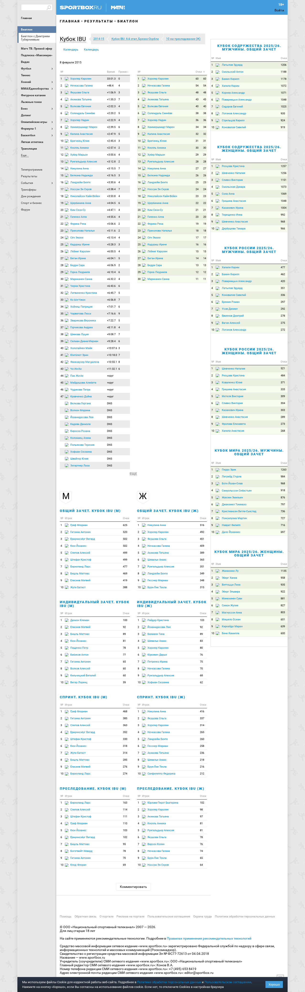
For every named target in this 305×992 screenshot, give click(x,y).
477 (125, 566)
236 (202, 752)
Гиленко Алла (78, 216)
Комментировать (133, 887)
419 (125, 580)
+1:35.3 (111, 99)
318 (125, 746)
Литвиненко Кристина (83, 292)
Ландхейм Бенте (80, 182)
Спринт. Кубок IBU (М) (83, 697)
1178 (283, 79)
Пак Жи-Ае (76, 375)
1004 (283, 207)
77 (124, 654)
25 (62, 244)
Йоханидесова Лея (81, 417)
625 (125, 525)
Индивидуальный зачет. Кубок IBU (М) (94, 603)
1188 (283, 71)
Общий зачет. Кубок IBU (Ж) (168, 511)
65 (124, 661)
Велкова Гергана (80, 403)
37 (62, 327)
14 (62, 168)
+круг (110, 375)
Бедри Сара (77, 265)
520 (125, 532)
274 (125, 773)
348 (202, 580)
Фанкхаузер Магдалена (84, 362)
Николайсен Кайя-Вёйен (85, 196)
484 (283, 375)
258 (202, 746)
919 (283, 127)
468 (125, 711)
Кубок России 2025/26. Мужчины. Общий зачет (249, 249)
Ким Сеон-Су (78, 210)
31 (62, 286)
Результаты (98, 21)
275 (283, 322)
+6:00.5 (111, 251)
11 (62, 147)
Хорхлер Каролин (80, 78)
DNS (109, 403)
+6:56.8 (111, 299)
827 (283, 605)
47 (62, 396)
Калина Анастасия (81, 134)
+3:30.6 (111, 182)
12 (62, 154)
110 (125, 823)
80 (201, 647)
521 (283, 368)
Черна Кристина (80, 286)
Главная (26, 18)
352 (125, 732)
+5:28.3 (111, 244)
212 (202, 773)
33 (62, 299)
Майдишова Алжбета (83, 382)
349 (202, 573)
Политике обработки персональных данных (169, 982)
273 (283, 423)
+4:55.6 (111, 216)
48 (197, 92)
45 (62, 382)
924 (283, 120)
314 (125, 752)
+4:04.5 (111, 203)
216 (202, 766)
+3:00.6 (111, 154)
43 (62, 368)
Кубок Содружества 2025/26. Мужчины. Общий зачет (249, 47)
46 (62, 389)
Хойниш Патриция (81, 306)
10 (62, 140)
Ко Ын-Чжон (77, 299)
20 (62, 210)
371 (283, 382)
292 (283, 308)
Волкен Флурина (80, 410)
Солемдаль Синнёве (82, 113)
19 (62, 203)
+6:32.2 (111, 279)
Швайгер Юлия (79, 458)
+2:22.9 (111, 120)
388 (125, 587)
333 (283, 389)
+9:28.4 (111, 341)
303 (283, 410)
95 (124, 844)
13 (62, 161)
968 (283, 221)
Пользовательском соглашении (227, 982)
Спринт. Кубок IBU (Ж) (161, 697)
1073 (283, 186)
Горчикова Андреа (81, 327)
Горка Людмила (80, 272)
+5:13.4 (111, 237)
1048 (283, 99)
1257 (283, 166)
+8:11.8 (111, 327)
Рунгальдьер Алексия (83, 161)
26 (62, 251)
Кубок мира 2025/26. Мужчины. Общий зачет (249, 452)
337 (202, 718)
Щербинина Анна (80, 203)
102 (125, 837)
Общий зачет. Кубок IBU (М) (90, 511)
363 (125, 725)
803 (283, 612)
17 (62, 189)
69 (124, 864)
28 (62, 265)
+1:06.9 (111, 92)
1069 (283, 193)
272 (283, 329)
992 (283, 214)
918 (283, 490)
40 (62, 348)
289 (283, 417)
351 (202, 566)
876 (283, 497)
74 (201, 851)
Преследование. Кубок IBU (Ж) (170, 788)
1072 (283, 85)
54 (197, 85)
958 (283, 577)
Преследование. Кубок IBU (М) (93, 788)
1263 (283, 469)
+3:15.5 (111, 168)
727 (283, 518)
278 (283, 315)
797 (283, 504)
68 (201, 675)
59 (124, 682)
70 (124, 858)
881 (283, 598)
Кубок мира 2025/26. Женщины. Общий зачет (249, 553)
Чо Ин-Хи (75, 368)
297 (283, 302)
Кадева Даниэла (80, 424)
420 (283, 281)
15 (62, 175)
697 (283, 532)
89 (124, 634)
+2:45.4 (111, 140)
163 (125, 802)
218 (202, 759)
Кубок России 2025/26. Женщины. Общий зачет (249, 351)
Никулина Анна (79, 168)
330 (125, 739)
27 (62, 258)
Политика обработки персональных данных (245, 916)
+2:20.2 (111, 113)
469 (125, 573)
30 (62, 279)
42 (62, 362)
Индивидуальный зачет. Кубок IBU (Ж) (172, 603)
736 (283, 511)
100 (125, 620)
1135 (283, 570)
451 (202, 539)
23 (62, 230)
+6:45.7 (111, 292)
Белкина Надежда (81, 175)
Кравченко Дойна (81, 396)
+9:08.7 (111, 334)
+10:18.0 (112, 355)
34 (62, 306)
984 (283, 476)
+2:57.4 (111, 147)
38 (62, 334)
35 (62, 313)
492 (202, 532)
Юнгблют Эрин (79, 355)
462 (283, 274)
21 (62, 216)
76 (201, 654)
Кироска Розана (80, 431)
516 (202, 525)
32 (62, 292)
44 (62, 375)
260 (202, 739)
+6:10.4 (111, 272)
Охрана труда (202, 916)
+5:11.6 (111, 230)
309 (283, 396)
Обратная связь (86, 916)
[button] (74, 39)
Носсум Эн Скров (81, 189)
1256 (283, 173)
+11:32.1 (112, 368)
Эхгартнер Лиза (80, 465)
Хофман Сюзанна (81, 451)
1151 (283, 180)
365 (202, 559)
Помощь (65, 916)
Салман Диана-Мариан (84, 341)
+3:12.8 (111, 161)
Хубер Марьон (79, 154)
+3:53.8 (111, 196)
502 (125, 539)
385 (125, 718)
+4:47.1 (111, 210)
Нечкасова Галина (81, 85)
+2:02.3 (111, 106)
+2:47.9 (111, 134)
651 (283, 619)
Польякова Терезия (82, 444)
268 (283, 430)
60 (197, 78)
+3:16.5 (111, 175)
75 (201, 661)
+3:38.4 (111, 189)
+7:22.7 (111, 320)
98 (201, 809)
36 (62, 320)
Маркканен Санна (81, 279)
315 (202, 587)
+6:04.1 (111, 258)
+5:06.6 (111, 223)
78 (124, 647)
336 (283, 295)
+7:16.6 (111, 313)
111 (125, 816)
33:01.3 (111, 78)
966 (283, 228)
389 (202, 552)
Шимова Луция (79, 334)
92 (124, 627)
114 (125, 809)
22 (62, 223)
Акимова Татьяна (81, 99)
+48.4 (110, 85)
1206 (283, 64)
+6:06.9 (111, 265)
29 (62, 272)
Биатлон (26, 29)
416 (202, 711)
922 (283, 591)
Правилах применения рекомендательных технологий (209, 938)
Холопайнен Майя (81, 348)
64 (201, 864)
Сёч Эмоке (76, 237)
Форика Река (78, 223)
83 (201, 641)
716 (283, 525)
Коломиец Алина (80, 438)
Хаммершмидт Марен (83, 127)
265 (202, 732)
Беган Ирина (78, 258)
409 (202, 545)
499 (125, 552)
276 (125, 766)
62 (201, 682)
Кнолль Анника (79, 147)
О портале (106, 916)
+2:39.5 (111, 127)
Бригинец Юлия (79, 140)
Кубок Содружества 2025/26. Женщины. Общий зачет (249, 148)
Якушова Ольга (79, 92)
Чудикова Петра (80, 389)
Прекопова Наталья (82, 230)
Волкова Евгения (80, 106)
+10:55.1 (112, 362)
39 (62, 341)
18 (62, 196)
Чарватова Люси (80, 313)
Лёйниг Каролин (80, 251)
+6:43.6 (111, 286)
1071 (283, 92)
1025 (283, 106)
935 (283, 113)
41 (62, 355)
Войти (279, 10)
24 (62, 237)
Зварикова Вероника (83, 320)
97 (201, 816)
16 (62, 182)
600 (283, 633)
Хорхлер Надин (79, 120)
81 (124, 641)
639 (283, 626)
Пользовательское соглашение (168, 916)
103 (125, 830)
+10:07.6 (112, 348)
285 (125, 759)
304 (283, 403)
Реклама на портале (130, 916)
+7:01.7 (111, 306)
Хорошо (274, 984)
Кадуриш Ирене (80, 244)
